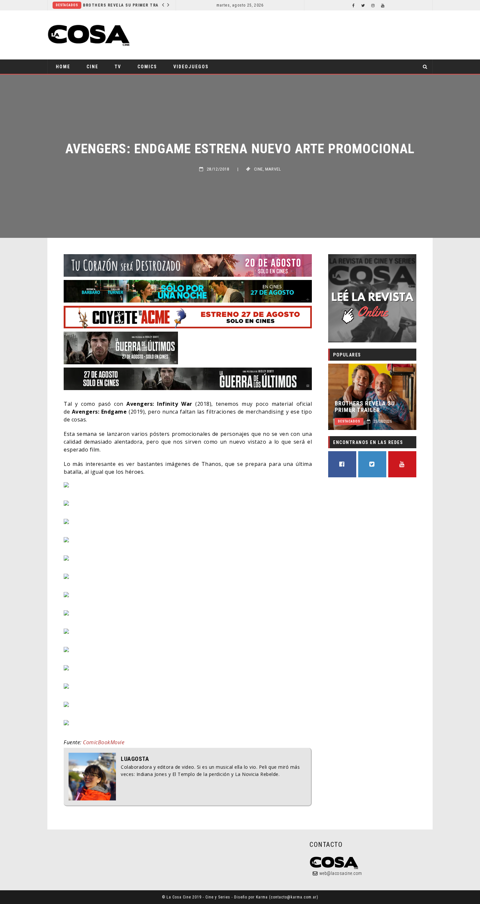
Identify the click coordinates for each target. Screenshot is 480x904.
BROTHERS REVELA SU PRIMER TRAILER (122, 5)
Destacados (67, 5)
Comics (147, 66)
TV (118, 66)
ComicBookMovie (103, 742)
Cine (92, 66)
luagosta (135, 759)
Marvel (273, 169)
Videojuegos (191, 66)
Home (63, 66)
